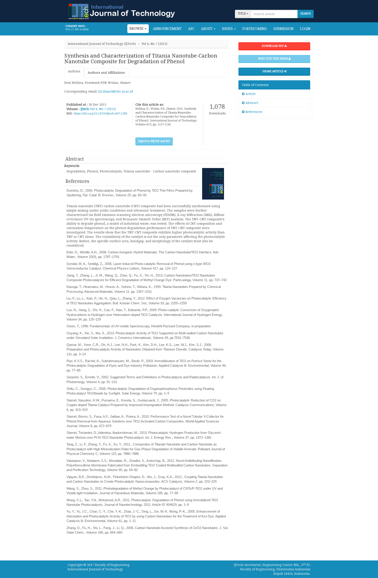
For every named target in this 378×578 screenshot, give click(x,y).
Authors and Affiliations (106, 72)
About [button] (207, 29)
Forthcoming (254, 29)
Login (305, 29)
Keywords (71, 166)
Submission (283, 29)
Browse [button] (137, 29)
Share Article (273, 71)
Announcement (167, 29)
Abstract (251, 103)
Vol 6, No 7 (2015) (103, 109)
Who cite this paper (273, 58)
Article (250, 94)
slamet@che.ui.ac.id (117, 91)
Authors (74, 71)
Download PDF (273, 45)
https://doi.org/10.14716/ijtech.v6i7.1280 (100, 113)
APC (191, 29)
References (253, 112)
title (242, 13)
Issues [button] (228, 29)
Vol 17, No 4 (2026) (77, 29)
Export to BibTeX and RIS (154, 141)
